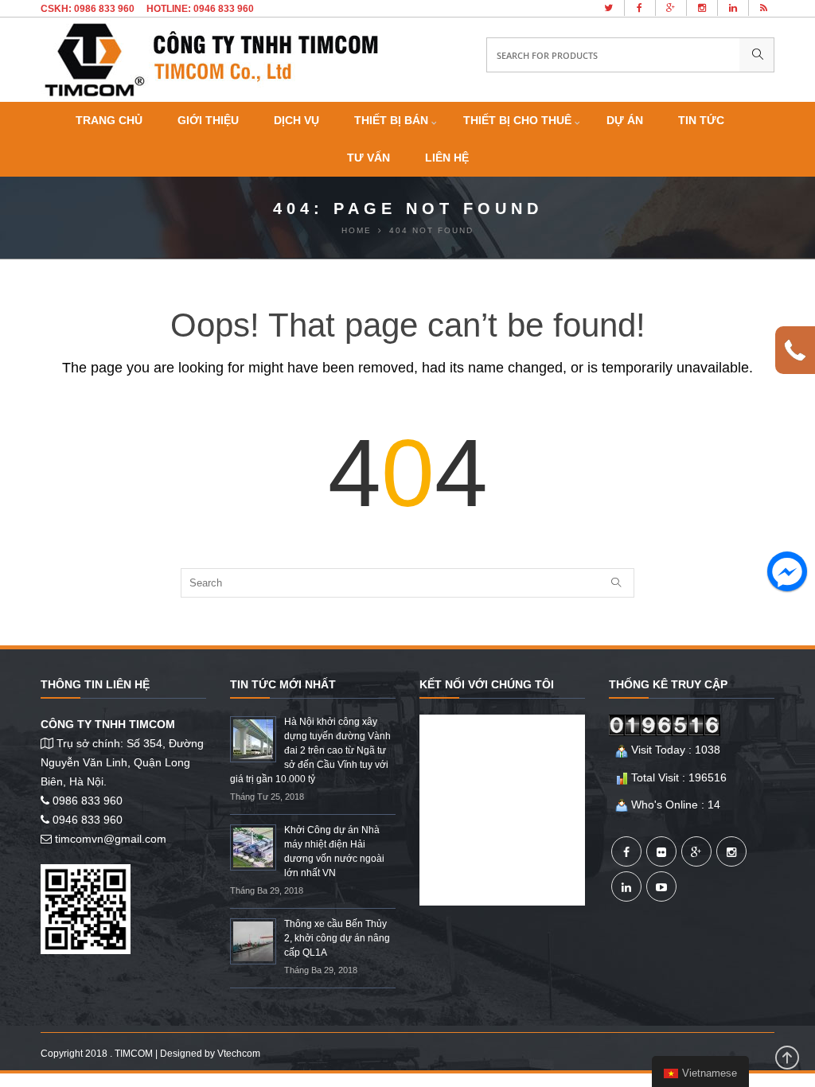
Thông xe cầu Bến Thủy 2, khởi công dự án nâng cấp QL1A (337, 938)
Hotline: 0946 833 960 (200, 8)
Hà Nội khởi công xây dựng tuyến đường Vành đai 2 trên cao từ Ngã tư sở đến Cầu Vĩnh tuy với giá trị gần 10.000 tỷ (310, 750)
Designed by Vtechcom (210, 1053)
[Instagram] (731, 851)
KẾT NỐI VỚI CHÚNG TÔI (486, 684)
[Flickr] (661, 851)
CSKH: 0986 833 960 (88, 8)
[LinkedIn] (626, 886)
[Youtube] (661, 886)
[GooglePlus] (696, 851)
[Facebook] (626, 851)
